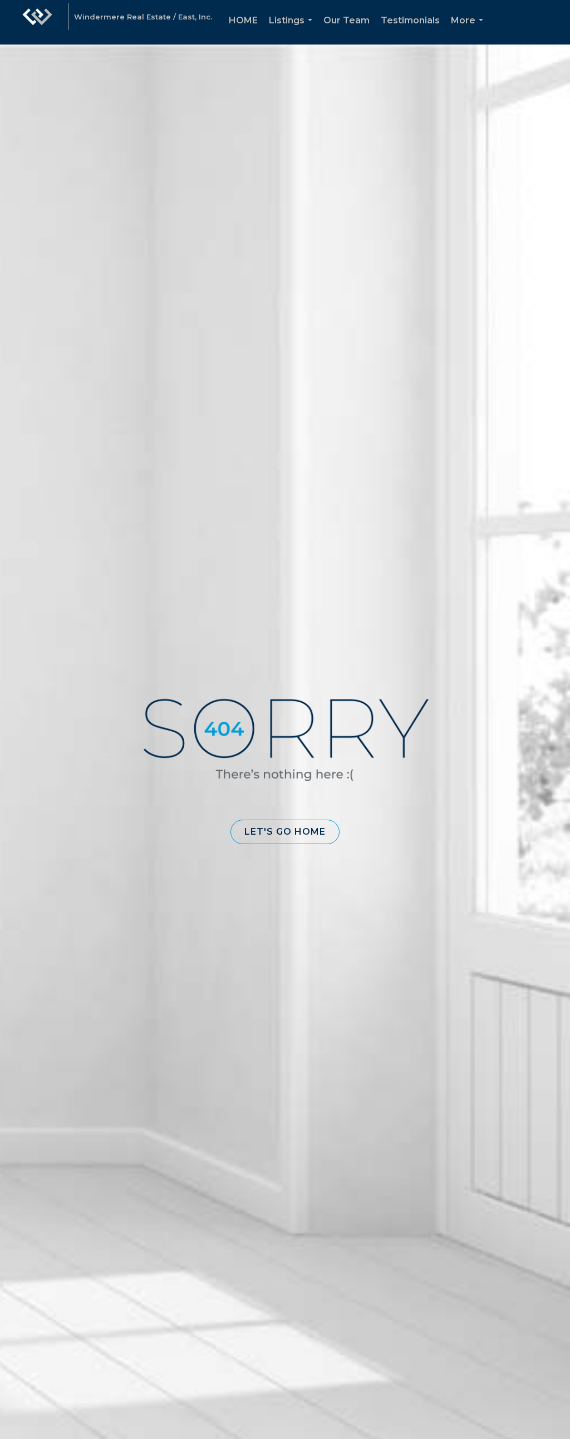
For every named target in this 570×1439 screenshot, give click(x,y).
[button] (285, 832)
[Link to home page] (37, 22)
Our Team (346, 20)
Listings (293, 30)
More (469, 30)
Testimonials (410, 20)
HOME (243, 20)
